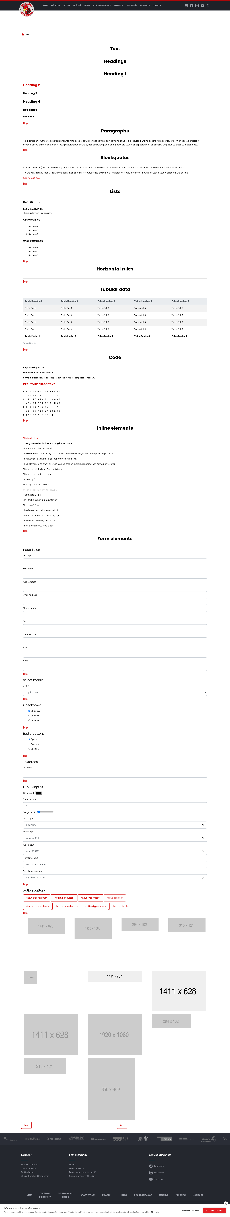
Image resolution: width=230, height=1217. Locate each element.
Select (26, 685)
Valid (25, 660)
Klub (45, 5)
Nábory (55, 5)
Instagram (159, 1172)
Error (25, 647)
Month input (29, 831)
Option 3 (34, 749)
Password (28, 568)
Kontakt (145, 5)
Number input (29, 799)
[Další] (200, 942)
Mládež (77, 5)
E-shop (157, 5)
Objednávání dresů (65, 1195)
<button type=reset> (95, 906)
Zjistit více (155, 1212)
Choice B (35, 715)
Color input (28, 793)
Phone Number (30, 608)
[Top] (25, 123)
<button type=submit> (37, 906)
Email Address (30, 595)
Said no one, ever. (31, 178)
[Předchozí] (29, 942)
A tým (66, 5)
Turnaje (118, 5)
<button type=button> (66, 906)
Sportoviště (88, 1195)
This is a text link (31, 438)
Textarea (27, 767)
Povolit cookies (214, 1210)
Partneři (132, 5)
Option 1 (34, 739)
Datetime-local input (33, 871)
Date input (28, 818)
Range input (29, 812)
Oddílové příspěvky (45, 1195)
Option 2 (34, 744)
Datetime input (30, 858)
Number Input (29, 634)
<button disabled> (121, 906)
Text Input (28, 555)
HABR (87, 5)
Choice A (35, 711)
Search (26, 621)
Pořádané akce (102, 5)
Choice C (35, 720)
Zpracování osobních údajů (82, 1172)
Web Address (29, 581)
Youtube (158, 1179)
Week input (28, 844)
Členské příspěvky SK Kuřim (82, 1176)
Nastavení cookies (190, 1210)
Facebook (159, 1166)
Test (28, 34)
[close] (226, 1203)
